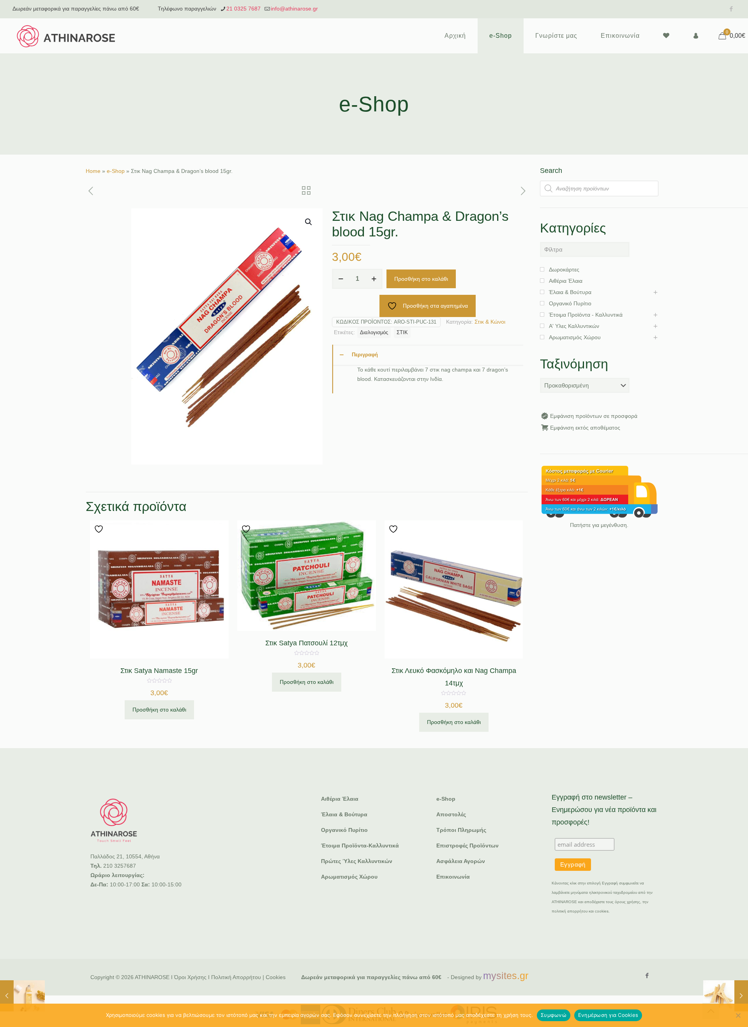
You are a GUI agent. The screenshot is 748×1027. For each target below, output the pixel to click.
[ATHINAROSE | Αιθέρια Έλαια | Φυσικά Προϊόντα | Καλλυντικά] (66, 35)
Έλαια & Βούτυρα (344, 814)
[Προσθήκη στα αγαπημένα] (100, 529)
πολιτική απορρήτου (569, 911)
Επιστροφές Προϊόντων (467, 845)
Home (93, 171)
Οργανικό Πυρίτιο (344, 830)
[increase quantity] (374, 279)
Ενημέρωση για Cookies (608, 1015)
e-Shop (116, 171)
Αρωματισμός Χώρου (349, 877)
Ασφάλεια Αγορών (460, 861)
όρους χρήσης (627, 902)
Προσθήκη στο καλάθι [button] (159, 709)
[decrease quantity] (341, 279)
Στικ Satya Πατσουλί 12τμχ (306, 643)
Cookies (276, 977)
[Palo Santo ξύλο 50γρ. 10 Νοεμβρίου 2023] (725, 995)
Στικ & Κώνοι (490, 322)
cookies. (602, 911)
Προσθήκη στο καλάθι (421, 279)
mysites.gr (505, 975)
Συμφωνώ (553, 1015)
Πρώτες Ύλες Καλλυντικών (356, 861)
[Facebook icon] (731, 8)
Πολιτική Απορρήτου (236, 977)
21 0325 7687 (243, 8)
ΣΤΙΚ (402, 332)
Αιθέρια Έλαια (339, 799)
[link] (599, 492)
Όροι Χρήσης (190, 977)
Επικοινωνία (453, 877)
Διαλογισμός (374, 332)
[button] (309, 222)
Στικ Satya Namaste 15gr (159, 671)
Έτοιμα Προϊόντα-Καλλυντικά (360, 845)
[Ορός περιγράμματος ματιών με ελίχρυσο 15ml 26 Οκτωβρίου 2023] (22, 995)
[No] (738, 1015)
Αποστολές (451, 814)
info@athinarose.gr (294, 8)
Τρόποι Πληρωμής (461, 830)
